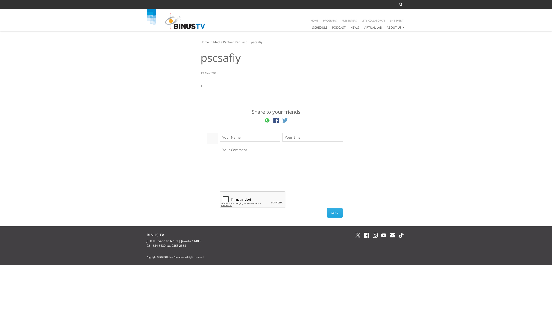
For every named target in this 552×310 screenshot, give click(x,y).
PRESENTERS (349, 20)
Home (205, 42)
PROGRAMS (330, 20)
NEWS (354, 27)
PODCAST (339, 27)
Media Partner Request (230, 42)
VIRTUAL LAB (373, 27)
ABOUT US (394, 27)
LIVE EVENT (396, 20)
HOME (314, 20)
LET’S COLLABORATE (373, 20)
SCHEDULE (319, 27)
